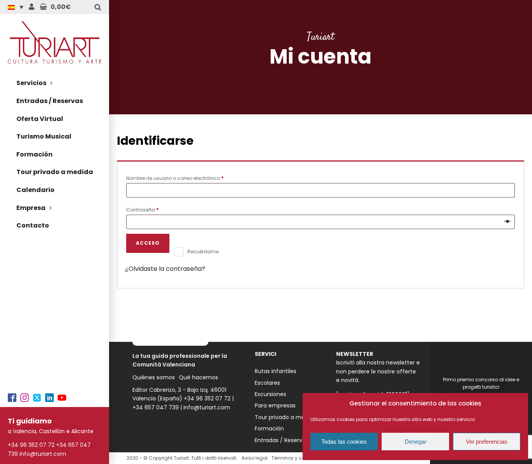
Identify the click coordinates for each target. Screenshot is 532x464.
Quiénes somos (153, 377)
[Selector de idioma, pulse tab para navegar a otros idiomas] (17, 7)
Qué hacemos (198, 377)
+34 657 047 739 (155, 407)
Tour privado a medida (54, 171)
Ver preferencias (486, 441)
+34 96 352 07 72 (31, 445)
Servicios (31, 82)
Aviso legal (254, 458)
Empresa (31, 207)
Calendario (35, 189)
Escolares (267, 383)
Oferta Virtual (39, 118)
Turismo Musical (43, 136)
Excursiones (270, 394)
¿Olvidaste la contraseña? (165, 268)
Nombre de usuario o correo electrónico (188, 177)
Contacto (32, 225)
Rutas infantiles (275, 371)
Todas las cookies (344, 441)
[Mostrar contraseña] (507, 222)
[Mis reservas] (31, 7)
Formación (34, 154)
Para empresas (275, 405)
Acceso (148, 243)
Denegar (415, 441)
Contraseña (155, 209)
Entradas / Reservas (49, 100)
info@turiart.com (42, 454)
